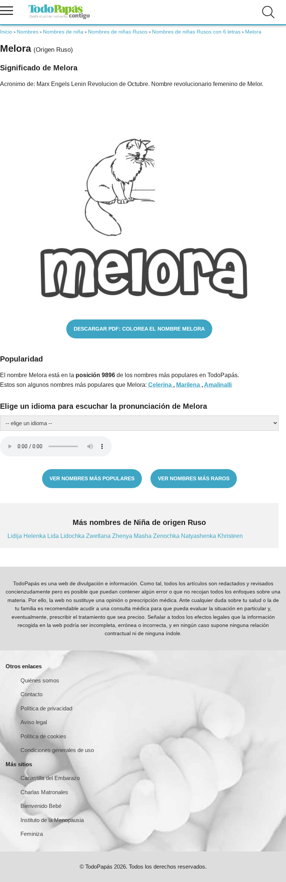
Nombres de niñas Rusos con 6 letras (196, 32)
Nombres (27, 32)
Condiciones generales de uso (57, 750)
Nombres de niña (63, 32)
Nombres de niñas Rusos (117, 32)
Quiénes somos (39, 680)
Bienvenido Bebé (40, 806)
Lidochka (73, 536)
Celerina (160, 385)
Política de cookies (43, 736)
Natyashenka (199, 536)
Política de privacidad (46, 708)
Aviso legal (33, 722)
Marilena (188, 385)
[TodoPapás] (59, 18)
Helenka (35, 536)
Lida (53, 536)
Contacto (31, 694)
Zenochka (167, 536)
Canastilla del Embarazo (50, 778)
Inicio (6, 32)
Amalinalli (218, 385)
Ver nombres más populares (92, 478)
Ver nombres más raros (193, 478)
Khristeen (230, 536)
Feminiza (31, 834)
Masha (143, 536)
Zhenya (123, 536)
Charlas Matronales (44, 792)
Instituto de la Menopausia (52, 820)
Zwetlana (99, 536)
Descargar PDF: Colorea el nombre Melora (139, 329)
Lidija (15, 536)
